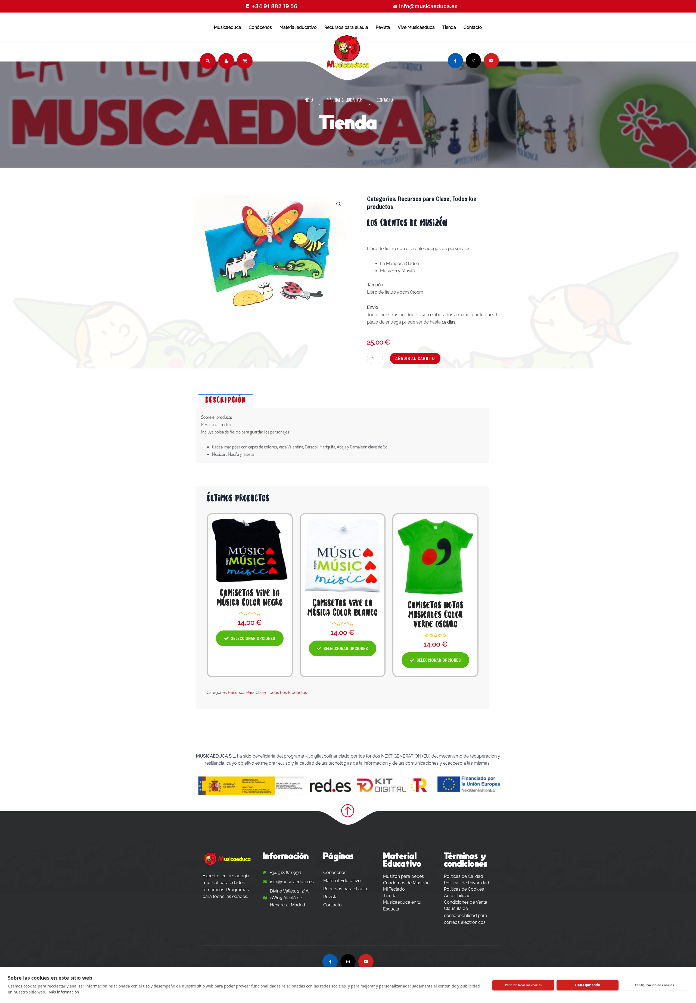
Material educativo (298, 27)
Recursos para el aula (346, 27)
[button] (339, 204)
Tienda (449, 27)
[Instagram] (473, 60)
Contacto (473, 27)
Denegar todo (587, 985)
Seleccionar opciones (253, 638)
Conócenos (260, 27)
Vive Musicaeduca (416, 27)
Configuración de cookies (654, 985)
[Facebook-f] (455, 60)
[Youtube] (491, 60)
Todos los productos (287, 692)
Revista (383, 27)
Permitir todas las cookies (523, 985)
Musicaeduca (227, 27)
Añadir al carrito (415, 358)
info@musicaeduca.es (428, 6)
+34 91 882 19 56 (274, 6)
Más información (63, 992)
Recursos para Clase (423, 199)
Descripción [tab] (225, 401)
